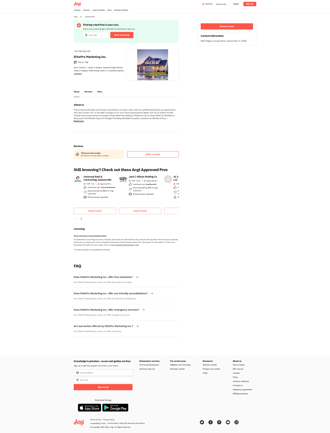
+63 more (78, 74)
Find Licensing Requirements (122, 245)
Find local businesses (149, 364)
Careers (236, 373)
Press (235, 377)
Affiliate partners (240, 393)
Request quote (95, 210)
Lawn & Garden (98, 10)
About (76, 91)
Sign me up (103, 387)
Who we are (238, 369)
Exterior (86, 10)
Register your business (180, 364)
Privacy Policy (108, 419)
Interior (77, 10)
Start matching (121, 35)
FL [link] (81, 16)
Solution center (210, 364)
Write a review (153, 154)
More (110, 10)
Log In (236, 3)
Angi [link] (75, 16)
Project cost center (211, 369)
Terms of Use (95, 419)
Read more (79, 121)
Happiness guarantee (242, 389)
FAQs (205, 373)
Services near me (147, 369)
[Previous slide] (75, 218)
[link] (95, 187)
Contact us (238, 385)
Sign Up (250, 3)
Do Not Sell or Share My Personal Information (126, 423)
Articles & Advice (121, 10)
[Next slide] (81, 218)
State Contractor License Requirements (90, 236)
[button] (75, 219)
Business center (177, 369)
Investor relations (241, 381)
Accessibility (97, 423)
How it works (239, 364)
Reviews (88, 91)
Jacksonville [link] (90, 16)
